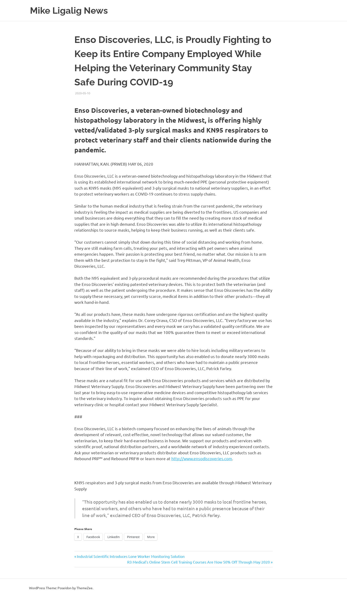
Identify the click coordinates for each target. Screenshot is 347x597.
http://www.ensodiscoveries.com (201, 458)
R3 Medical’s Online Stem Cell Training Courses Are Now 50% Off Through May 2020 (198, 561)
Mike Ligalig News (69, 10)
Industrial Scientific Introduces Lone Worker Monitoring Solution (131, 556)
